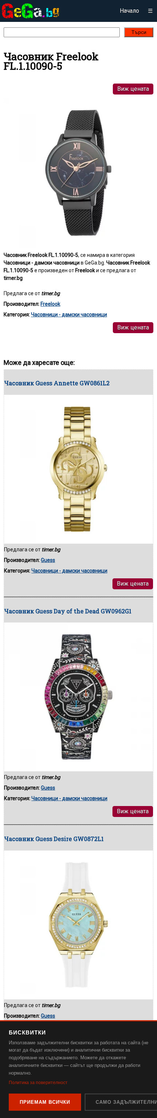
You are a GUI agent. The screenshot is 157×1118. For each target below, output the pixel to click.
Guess (48, 560)
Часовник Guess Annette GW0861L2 (57, 383)
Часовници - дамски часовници (69, 314)
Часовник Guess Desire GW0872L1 (54, 839)
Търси (138, 32)
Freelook (50, 304)
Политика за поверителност (38, 1082)
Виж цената (133, 88)
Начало (129, 10)
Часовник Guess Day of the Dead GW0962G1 (67, 611)
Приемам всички (45, 1102)
